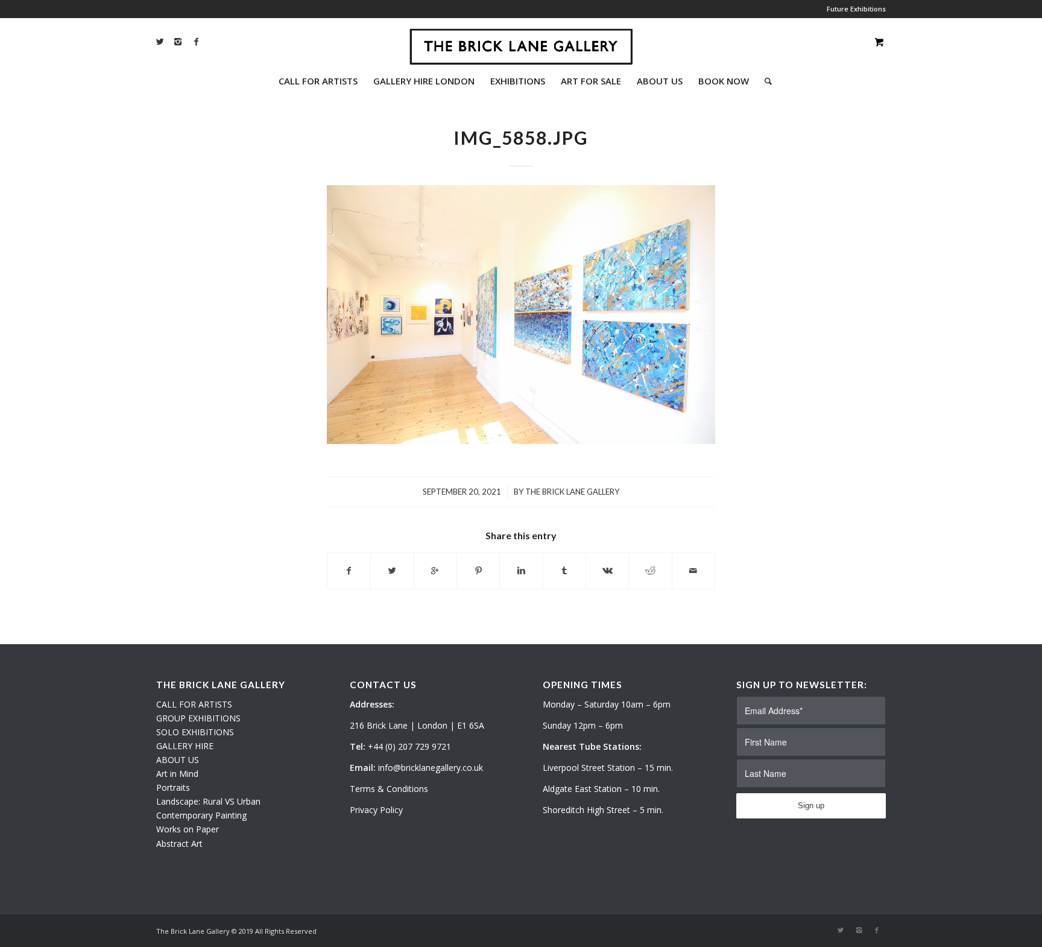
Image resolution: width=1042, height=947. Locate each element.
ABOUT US (177, 759)
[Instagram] (178, 42)
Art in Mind (177, 773)
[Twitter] (160, 42)
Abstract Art (179, 843)
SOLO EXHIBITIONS (195, 732)
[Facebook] (196, 42)
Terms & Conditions (389, 788)
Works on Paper (187, 829)
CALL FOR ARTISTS (194, 704)
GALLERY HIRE (184, 746)
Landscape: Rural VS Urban (208, 801)
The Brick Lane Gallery (572, 491)
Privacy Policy (376, 810)
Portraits (173, 787)
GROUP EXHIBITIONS (198, 718)
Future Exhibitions (856, 8)
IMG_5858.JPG (521, 137)
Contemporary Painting (201, 815)
